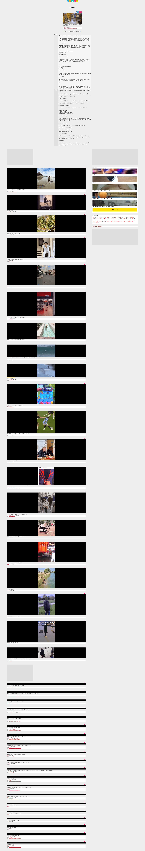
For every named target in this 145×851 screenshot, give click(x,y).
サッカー (10, 435)
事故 (132, 218)
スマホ (10, 516)
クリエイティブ (105, 218)
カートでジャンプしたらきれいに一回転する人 (15, 695)
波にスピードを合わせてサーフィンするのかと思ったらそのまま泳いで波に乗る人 (22, 357)
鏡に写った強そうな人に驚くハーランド (14, 460)
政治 (93, 222)
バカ (93, 218)
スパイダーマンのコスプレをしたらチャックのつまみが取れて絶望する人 (20, 485)
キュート (11, 515)
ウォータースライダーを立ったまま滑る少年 (15, 405)
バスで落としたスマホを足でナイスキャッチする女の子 (17, 514)
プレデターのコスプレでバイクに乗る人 (14, 805)
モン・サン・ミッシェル (15, 191)
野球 (132, 217)
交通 (120, 217)
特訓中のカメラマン (10, 210)
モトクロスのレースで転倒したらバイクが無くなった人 (17, 826)
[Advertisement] (20, 157)
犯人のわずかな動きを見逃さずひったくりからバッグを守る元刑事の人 (20, 658)
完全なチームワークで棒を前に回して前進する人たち (16, 536)
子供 (128, 217)
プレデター (14, 807)
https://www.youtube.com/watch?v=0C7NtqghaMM (15, 749)
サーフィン (10, 191)
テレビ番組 (111, 218)
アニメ (116, 218)
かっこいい (8, 211)
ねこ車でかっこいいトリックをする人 (14, 233)
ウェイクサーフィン (11, 380)
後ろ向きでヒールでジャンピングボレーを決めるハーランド (18, 433)
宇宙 (132, 221)
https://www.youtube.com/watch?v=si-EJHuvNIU (14, 789)
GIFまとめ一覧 (115, 209)
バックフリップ (11, 261)
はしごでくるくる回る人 (11, 589)
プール (10, 769)
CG (114, 221)
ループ (97, 221)
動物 (64, 27)
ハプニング (8, 827)
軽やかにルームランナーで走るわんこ (14, 786)
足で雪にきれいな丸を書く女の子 (13, 642)
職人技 (8, 564)
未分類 (97, 222)
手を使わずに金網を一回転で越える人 (14, 615)
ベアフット (15, 380)
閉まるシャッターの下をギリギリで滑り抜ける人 (16, 317)
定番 (124, 221)
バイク (12, 807)
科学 (104, 221)
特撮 (111, 221)
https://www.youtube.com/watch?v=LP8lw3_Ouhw (15, 770)
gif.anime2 (72, 7)
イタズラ (124, 218)
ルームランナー (11, 788)
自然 (93, 221)
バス (11, 516)
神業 (121, 221)
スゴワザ (8, 234)
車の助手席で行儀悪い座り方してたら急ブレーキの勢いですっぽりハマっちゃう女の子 (22, 720)
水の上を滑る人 (10, 378)
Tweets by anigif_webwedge (97, 226)
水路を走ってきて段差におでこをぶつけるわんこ (16, 339)
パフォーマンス (98, 218)
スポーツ (11, 211)
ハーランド (12, 435)
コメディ (101, 221)
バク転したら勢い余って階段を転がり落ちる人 (15, 259)
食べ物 (108, 221)
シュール (111, 217)
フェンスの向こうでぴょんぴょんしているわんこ (16, 747)
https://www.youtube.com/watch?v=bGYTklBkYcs (71, 28)
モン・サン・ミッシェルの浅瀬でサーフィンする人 (16, 189)
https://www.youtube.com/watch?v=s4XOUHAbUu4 (15, 808)
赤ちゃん (12, 769)
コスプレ (10, 807)
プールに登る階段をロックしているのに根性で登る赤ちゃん (18, 767)
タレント (128, 218)
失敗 (7, 260)
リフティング (13, 516)
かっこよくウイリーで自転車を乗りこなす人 (15, 285)
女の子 (120, 218)
